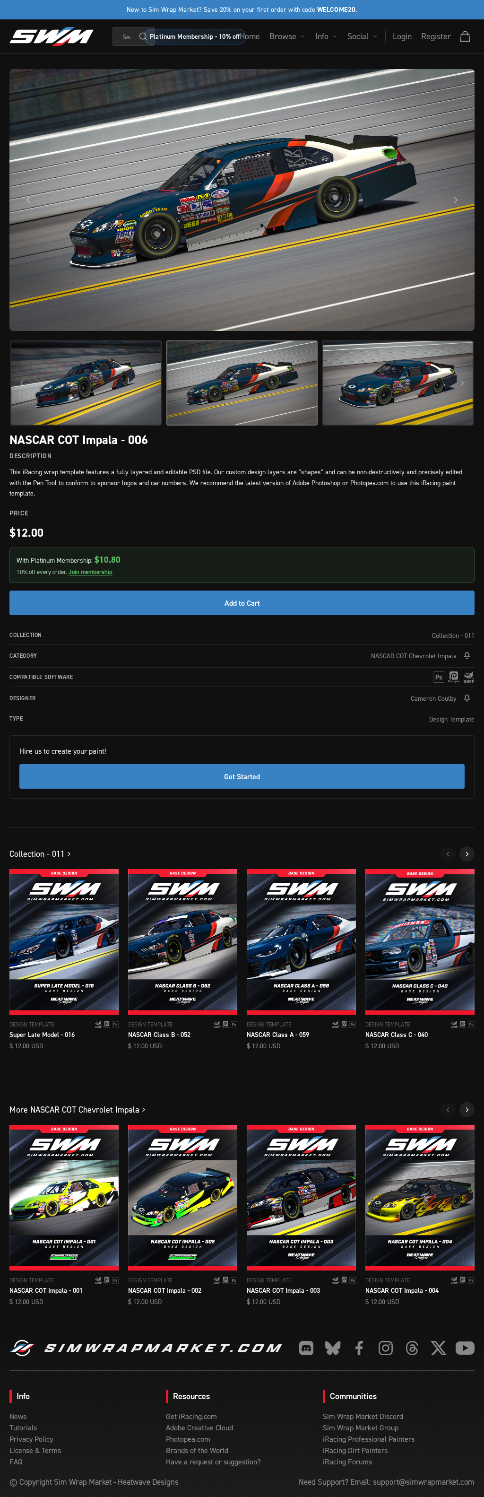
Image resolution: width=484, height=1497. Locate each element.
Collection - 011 (453, 635)
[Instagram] (385, 1348)
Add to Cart (242, 603)
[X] (438, 1348)
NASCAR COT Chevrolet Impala (414, 656)
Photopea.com (188, 1439)
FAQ (16, 1461)
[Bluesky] (332, 1348)
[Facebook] (359, 1348)
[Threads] (412, 1348)
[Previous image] (28, 200)
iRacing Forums (347, 1461)
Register (436, 36)
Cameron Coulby (434, 698)
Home (250, 36)
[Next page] (467, 854)
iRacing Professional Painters (369, 1439)
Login (402, 36)
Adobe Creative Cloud (199, 1427)
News (17, 1416)
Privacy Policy (31, 1439)
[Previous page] (448, 854)
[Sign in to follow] (467, 655)
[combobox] (133, 36)
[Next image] (455, 200)
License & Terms (35, 1450)
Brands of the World (197, 1450)
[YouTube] (465, 1348)
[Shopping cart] (465, 36)
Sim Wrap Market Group (360, 1427)
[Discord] (306, 1348)
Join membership (90, 572)
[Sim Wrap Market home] (51, 36)
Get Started (242, 776)
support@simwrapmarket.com (424, 1482)
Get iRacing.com (191, 1416)
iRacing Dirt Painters (355, 1450)
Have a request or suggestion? (213, 1461)
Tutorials (23, 1427)
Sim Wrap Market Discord (363, 1416)
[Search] (143, 36)
